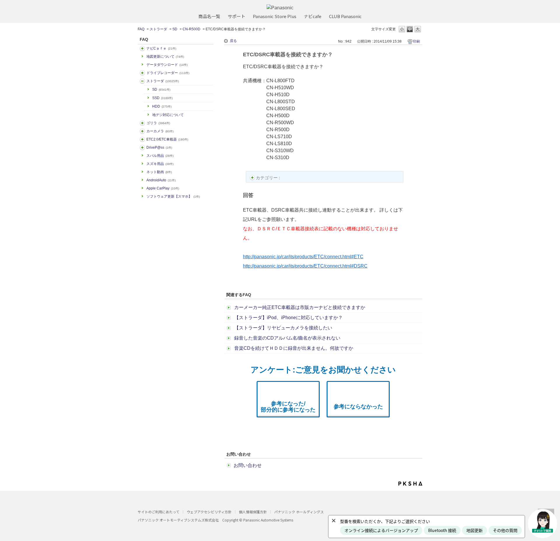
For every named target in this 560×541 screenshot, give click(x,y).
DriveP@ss (159, 147)
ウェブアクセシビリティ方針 (209, 511)
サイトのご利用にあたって (158, 511)
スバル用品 (160, 156)
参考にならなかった (358, 406)
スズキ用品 (160, 164)
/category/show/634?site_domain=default (142, 72)
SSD (162, 98)
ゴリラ (158, 123)
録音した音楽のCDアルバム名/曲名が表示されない (287, 338)
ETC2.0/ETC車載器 (167, 139)
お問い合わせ (248, 465)
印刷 (416, 41)
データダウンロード (167, 65)
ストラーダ (158, 29)
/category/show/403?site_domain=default (142, 147)
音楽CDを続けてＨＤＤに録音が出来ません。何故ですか (293, 348)
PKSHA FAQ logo (410, 483)
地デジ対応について (168, 115)
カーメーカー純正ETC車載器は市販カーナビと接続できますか (299, 307)
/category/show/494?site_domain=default (142, 131)
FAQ (141, 29)
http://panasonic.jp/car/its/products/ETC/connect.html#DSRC (305, 266)
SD (174, 29)
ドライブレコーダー (167, 73)
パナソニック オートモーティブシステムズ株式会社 (178, 519)
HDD (162, 106)
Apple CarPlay (162, 188)
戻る (233, 41)
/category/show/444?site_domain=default (142, 139)
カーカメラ (160, 131)
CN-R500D (191, 29)
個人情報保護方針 (253, 511)
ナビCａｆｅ (161, 48)
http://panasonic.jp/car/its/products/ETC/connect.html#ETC (303, 256)
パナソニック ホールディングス (299, 511)
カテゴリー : (268, 177)
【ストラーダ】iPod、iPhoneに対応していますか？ (288, 317)
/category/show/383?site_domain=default (142, 123)
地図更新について (165, 57)
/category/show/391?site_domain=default (142, 81)
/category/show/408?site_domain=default (142, 48)
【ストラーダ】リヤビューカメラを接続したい (283, 327)
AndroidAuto (161, 180)
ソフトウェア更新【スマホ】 (173, 196)
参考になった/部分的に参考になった (288, 407)
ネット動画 (159, 172)
